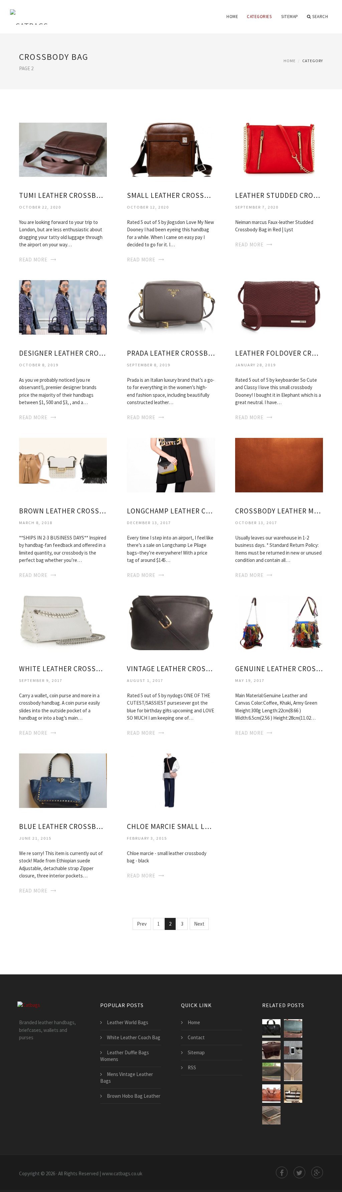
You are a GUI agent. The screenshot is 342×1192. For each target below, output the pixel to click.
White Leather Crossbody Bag (63, 668)
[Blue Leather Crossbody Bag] (63, 780)
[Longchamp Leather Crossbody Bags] (171, 465)
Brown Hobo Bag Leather (133, 1096)
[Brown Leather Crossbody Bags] (63, 465)
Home (232, 16)
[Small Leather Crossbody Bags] (171, 149)
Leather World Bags (127, 1022)
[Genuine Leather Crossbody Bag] (279, 622)
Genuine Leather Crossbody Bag (279, 668)
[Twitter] (299, 1172)
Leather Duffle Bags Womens (124, 1055)
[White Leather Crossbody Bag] (63, 622)
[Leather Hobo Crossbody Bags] (293, 1072)
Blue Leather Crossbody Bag (63, 826)
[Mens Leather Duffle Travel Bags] (271, 1093)
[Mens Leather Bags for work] (293, 1028)
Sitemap (289, 16)
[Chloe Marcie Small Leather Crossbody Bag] (171, 780)
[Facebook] (282, 1172)
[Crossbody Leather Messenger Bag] (279, 465)
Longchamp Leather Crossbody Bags (171, 510)
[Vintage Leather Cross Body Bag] (171, 622)
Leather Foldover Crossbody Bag (279, 353)
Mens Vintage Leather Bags (126, 1077)
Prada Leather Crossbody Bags (171, 353)
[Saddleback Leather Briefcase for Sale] (271, 1050)
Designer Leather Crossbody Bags (63, 353)
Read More (33, 259)
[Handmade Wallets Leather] (293, 1050)
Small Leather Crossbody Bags (171, 195)
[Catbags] (29, 12)
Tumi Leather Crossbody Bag (63, 195)
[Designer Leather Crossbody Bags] (63, 307)
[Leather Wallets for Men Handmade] (271, 1115)
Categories (259, 16)
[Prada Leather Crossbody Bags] (171, 307)
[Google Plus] (317, 1172)
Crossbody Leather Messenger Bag (279, 510)
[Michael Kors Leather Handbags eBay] (293, 1093)
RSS (192, 1067)
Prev (142, 924)
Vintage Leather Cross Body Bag (171, 668)
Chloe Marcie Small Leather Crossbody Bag (171, 826)
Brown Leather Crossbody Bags (63, 510)
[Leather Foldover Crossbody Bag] (279, 307)
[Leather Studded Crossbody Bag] (279, 149)
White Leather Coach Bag (133, 1037)
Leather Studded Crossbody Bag (279, 195)
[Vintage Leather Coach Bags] (271, 1072)
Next (199, 924)
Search (320, 16)
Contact (196, 1037)
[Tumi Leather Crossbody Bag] (63, 149)
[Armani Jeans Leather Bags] (271, 1028)
